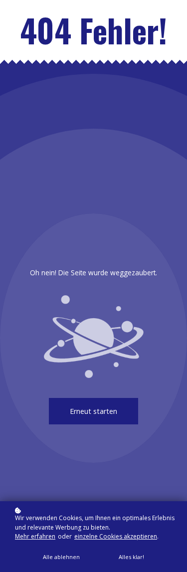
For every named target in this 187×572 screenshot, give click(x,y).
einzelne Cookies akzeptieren (115, 536)
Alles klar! (131, 557)
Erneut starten (93, 411)
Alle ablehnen (61, 557)
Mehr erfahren (35, 536)
